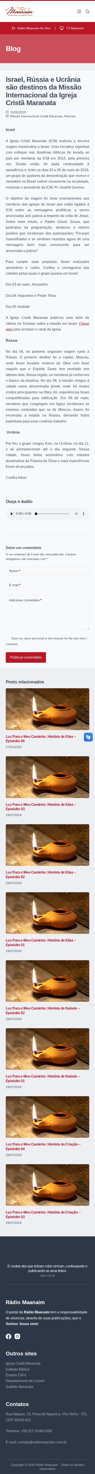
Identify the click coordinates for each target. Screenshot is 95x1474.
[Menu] (79, 11)
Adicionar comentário (25, 600)
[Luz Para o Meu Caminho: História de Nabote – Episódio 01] (47, 1049)
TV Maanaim (74, 28)
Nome (14, 571)
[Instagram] (17, 1336)
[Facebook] (8, 1336)
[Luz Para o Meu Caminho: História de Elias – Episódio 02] (47, 845)
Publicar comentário (26, 657)
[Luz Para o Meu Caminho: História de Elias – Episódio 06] (47, 709)
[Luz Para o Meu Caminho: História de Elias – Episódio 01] (47, 913)
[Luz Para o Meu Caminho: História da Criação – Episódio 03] (47, 1185)
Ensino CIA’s (16, 1375)
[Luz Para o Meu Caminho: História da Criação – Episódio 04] (47, 1117)
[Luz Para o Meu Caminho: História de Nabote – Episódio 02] (47, 981)
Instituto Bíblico (18, 1369)
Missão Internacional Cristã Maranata (36, 116)
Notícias (70, 116)
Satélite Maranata (19, 1387)
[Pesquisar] (87, 11)
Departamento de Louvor (25, 1381)
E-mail (15, 585)
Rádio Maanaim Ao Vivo (34, 28)
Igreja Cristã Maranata (23, 1363)
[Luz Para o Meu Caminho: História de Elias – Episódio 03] (47, 777)
